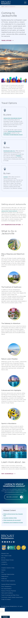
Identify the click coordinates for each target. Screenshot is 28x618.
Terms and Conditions (7, 593)
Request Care (5, 553)
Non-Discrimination (6, 588)
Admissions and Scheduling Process (13, 522)
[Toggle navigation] (25, 2)
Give (2, 572)
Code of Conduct (6, 599)
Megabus (18, 155)
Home (2, 6)
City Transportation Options (11, 224)
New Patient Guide (6, 555)
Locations (4, 562)
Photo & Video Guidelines (8, 580)
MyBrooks (4, 578)
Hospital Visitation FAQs (10, 518)
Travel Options (6, 40)
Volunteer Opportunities (7, 574)
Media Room (4, 576)
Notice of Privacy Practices (8, 590)
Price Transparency (6, 586)
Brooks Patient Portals (7, 560)
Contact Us (4, 564)
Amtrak (5, 176)
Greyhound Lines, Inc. (9, 151)
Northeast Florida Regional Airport (13, 134)
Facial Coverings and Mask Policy (10, 595)
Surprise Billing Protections (8, 584)
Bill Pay (3, 557)
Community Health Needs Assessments (12, 597)
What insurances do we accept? (12, 520)
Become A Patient (12, 497)
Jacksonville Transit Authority (9, 211)
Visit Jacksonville (7, 473)
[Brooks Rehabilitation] (7, 536)
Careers (3, 570)
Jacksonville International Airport (12, 118)
